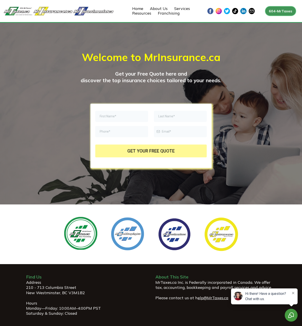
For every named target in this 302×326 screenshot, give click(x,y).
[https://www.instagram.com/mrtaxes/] (219, 11)
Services (182, 8)
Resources (141, 13)
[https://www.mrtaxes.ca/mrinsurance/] (221, 234)
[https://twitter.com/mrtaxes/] (227, 11)
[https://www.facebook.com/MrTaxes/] (210, 11)
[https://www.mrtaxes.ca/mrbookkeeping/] (127, 234)
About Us (159, 8)
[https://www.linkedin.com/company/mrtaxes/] (243, 11)
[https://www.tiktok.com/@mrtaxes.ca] (235, 11)
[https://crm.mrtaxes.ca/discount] (80, 233)
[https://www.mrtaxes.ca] (58, 10)
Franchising (169, 13)
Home (137, 8)
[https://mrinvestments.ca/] (174, 234)
